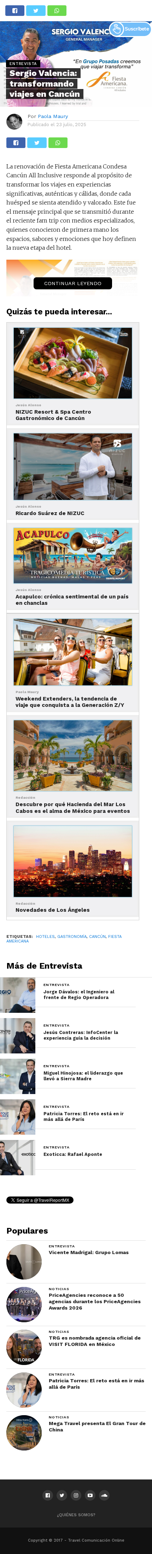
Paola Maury (53, 116)
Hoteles (45, 936)
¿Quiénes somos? (76, 1515)
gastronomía (72, 936)
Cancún (97, 936)
